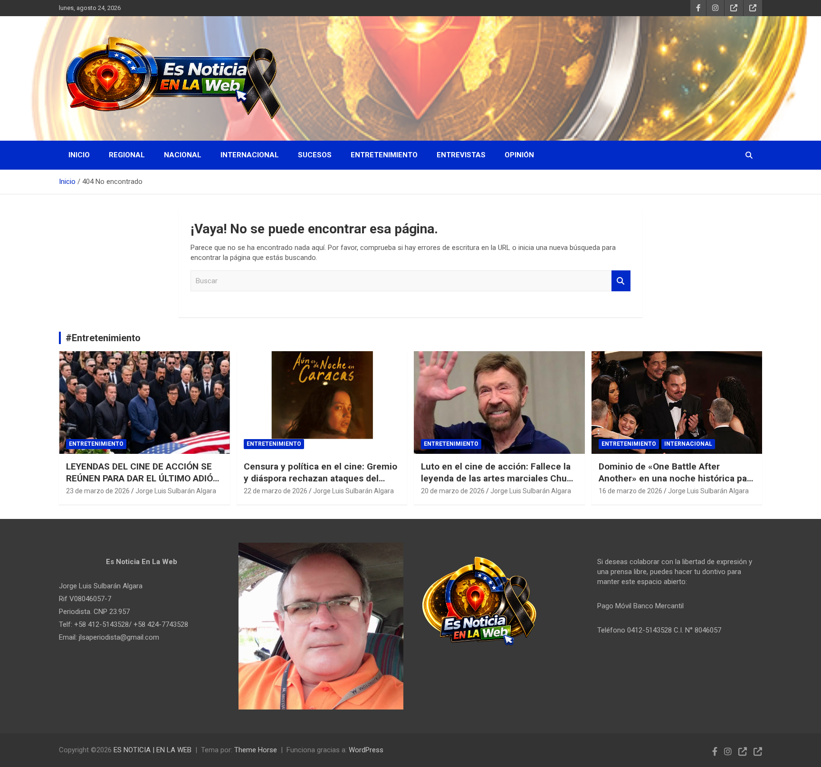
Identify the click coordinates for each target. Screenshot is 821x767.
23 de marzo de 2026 (98, 491)
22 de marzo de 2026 (275, 491)
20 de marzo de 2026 (453, 491)
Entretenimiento (384, 155)
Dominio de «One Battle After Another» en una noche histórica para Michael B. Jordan (677, 478)
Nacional (182, 155)
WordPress (366, 750)
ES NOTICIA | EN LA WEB (152, 750)
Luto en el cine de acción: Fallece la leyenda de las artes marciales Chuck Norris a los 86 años (499, 478)
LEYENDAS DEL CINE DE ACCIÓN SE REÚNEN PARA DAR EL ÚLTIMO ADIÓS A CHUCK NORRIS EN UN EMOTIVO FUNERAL (142, 484)
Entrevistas (461, 155)
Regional (127, 155)
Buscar (620, 281)
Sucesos (315, 155)
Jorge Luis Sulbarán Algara (175, 491)
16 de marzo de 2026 (630, 491)
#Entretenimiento (103, 338)
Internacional (249, 155)
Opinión (519, 155)
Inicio (79, 155)
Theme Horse (255, 750)
